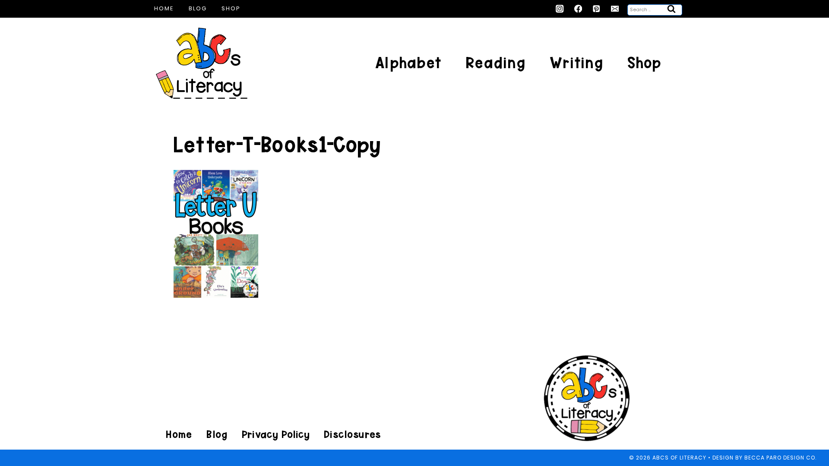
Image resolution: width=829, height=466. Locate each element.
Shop (230, 8)
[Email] (615, 9)
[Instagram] (560, 9)
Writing (576, 62)
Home (164, 8)
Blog (198, 8)
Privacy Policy (275, 434)
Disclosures (352, 434)
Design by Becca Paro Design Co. (764, 457)
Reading (495, 62)
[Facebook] (578, 9)
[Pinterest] (596, 9)
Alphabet (408, 62)
